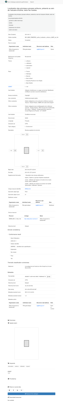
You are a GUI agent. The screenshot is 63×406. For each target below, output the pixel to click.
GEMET (10, 86)
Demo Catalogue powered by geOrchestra (17, 2)
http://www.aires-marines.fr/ (31, 219)
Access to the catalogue (32, 394)
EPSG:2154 (28, 189)
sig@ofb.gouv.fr (40, 49)
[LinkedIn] (17, 390)
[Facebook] (13, 390)
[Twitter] (9, 390)
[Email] (21, 390)
